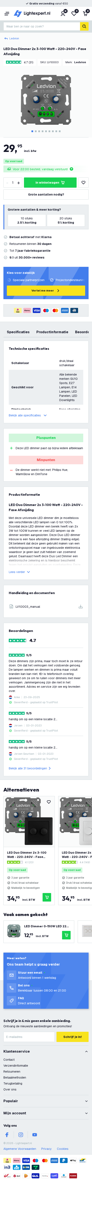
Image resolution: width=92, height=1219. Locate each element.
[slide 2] (36, 131)
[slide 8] (56, 131)
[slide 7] (53, 131)
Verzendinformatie (15, 1066)
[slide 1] (32, 131)
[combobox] (41, 26)
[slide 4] (42, 131)
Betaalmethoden (14, 1077)
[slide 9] (60, 131)
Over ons (9, 1089)
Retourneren (11, 1071)
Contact (9, 1060)
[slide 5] (46, 131)
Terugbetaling (12, 1083)
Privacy (46, 1149)
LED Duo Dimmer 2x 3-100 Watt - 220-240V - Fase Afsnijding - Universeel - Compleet (26, 855)
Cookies (62, 1149)
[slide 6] (49, 131)
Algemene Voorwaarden (19, 1149)
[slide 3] (39, 131)
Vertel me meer (42, 290)
